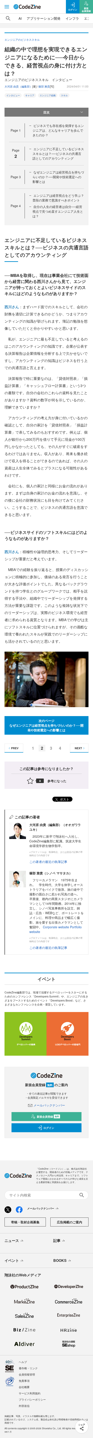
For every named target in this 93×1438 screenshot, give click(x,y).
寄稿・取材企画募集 (25, 1222)
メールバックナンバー (49, 1105)
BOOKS (60, 1260)
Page (16, 130)
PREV (15, 748)
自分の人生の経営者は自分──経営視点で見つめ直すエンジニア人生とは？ (58, 211)
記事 (56, 1240)
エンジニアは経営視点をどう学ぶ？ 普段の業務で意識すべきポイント (58, 197)
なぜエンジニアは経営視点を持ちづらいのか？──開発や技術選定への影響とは (58, 177)
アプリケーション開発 (43, 18)
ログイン (48, 1128)
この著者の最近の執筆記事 (48, 861)
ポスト (64, 799)
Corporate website (56, 927)
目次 (46, 112)
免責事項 (24, 1380)
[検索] (8, 18)
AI (20, 18)
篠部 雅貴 (44, 86)
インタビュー (13, 95)
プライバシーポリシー (32, 1399)
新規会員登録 (48, 1117)
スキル (64, 95)
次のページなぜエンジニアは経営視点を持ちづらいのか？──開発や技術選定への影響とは (46, 725)
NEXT (78, 748)
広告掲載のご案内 (69, 1222)
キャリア (29, 95)
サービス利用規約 (29, 1393)
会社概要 (24, 1387)
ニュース (12, 1240)
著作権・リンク (28, 1368)
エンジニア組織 (48, 95)
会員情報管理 (27, 1374)
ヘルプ (23, 1362)
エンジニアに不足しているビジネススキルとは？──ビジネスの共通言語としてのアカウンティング (58, 153)
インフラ (72, 18)
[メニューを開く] (7, 6)
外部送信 (24, 1406)
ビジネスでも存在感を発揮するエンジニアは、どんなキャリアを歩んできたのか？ (58, 130)
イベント (12, 1260)
